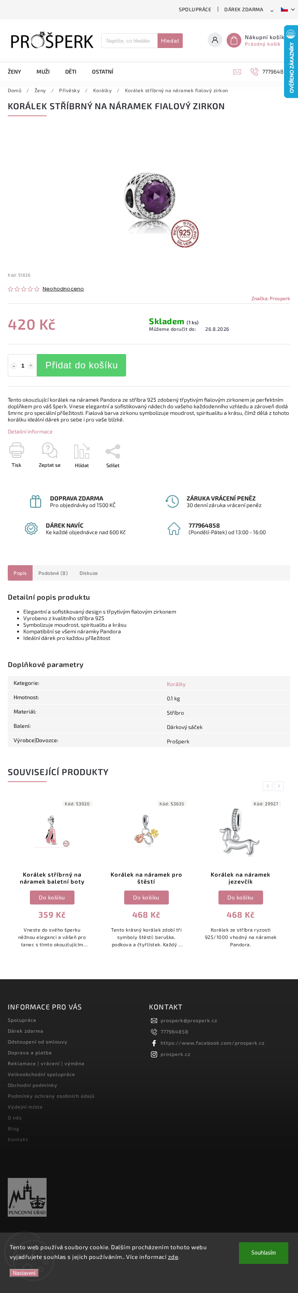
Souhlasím (263, 1253)
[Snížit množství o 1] (13, 366)
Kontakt (18, 1139)
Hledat (170, 41)
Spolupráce (195, 9)
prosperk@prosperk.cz (189, 1020)
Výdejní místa (25, 1107)
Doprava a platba (30, 1052)
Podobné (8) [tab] (53, 573)
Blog (13, 1128)
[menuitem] (18, 71)
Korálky (176, 684)
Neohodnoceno (63, 289)
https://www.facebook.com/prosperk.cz (213, 1043)
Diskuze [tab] (89, 573)
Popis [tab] (20, 573)
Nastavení (24, 1273)
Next (280, 786)
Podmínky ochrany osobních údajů (51, 1096)
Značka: (270, 298)
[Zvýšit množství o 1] (31, 366)
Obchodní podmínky (32, 1085)
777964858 (175, 1031)
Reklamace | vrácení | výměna (46, 1063)
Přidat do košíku (81, 365)
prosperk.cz (176, 1054)
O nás (15, 1117)
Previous (268, 786)
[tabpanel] (52, 876)
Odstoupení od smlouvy (38, 1042)
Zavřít (265, 479)
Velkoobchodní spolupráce (41, 1074)
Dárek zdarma (243, 9)
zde (173, 1256)
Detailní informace (30, 431)
